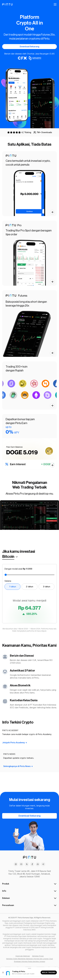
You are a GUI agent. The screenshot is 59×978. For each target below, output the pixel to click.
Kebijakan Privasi (38, 956)
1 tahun (12, 587)
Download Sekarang (29, 46)
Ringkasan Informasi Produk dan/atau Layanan (29, 961)
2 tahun (29, 587)
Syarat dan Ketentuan (23, 956)
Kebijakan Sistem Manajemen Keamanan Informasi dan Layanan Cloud (29, 959)
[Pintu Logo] (7, 4)
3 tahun (46, 587)
